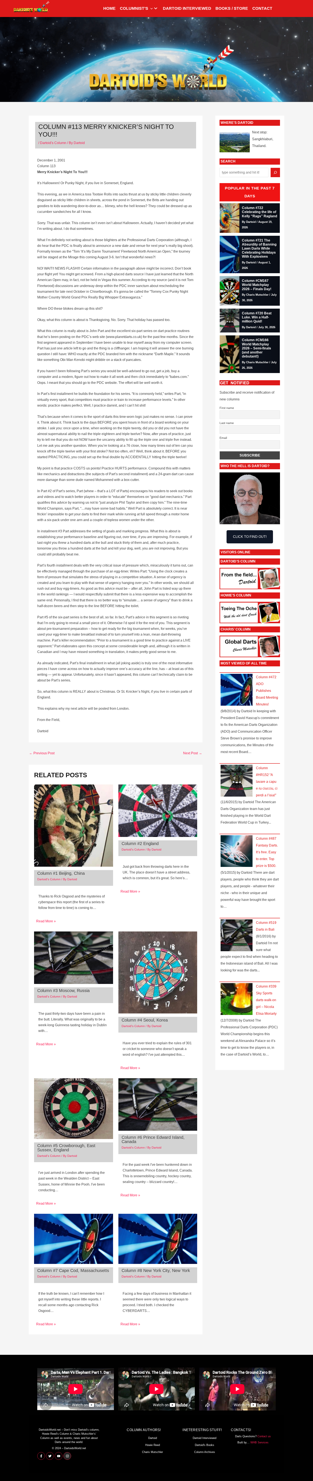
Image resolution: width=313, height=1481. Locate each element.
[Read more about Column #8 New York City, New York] (157, 1238)
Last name (227, 423)
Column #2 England (140, 843)
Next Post (192, 753)
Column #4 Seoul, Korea (145, 1020)
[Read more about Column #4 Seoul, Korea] (157, 972)
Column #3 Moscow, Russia (63, 990)
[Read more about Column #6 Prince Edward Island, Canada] (157, 1104)
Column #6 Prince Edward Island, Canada (153, 1139)
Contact (262, 8)
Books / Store (231, 8)
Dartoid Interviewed (187, 8)
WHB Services (259, 1442)
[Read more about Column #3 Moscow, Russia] (73, 957)
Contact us (264, 1436)
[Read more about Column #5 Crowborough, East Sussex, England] (73, 1108)
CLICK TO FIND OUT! (250, 536)
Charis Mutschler (152, 1452)
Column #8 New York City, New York (156, 1270)
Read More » (46, 921)
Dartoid (152, 1438)
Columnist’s (134, 8)
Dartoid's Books (204, 1445)
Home (109, 8)
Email (223, 437)
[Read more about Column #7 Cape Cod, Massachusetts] (73, 1238)
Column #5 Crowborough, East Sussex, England (66, 1147)
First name (227, 408)
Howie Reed (152, 1445)
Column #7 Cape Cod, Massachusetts (73, 1270)
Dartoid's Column (53, 143)
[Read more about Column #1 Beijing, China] (73, 825)
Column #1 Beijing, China (61, 873)
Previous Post (42, 753)
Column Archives (204, 1452)
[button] (150, 8)
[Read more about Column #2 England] (157, 810)
